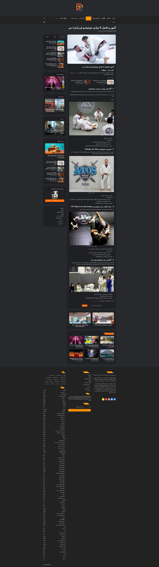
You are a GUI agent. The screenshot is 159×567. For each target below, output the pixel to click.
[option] (54, 83)
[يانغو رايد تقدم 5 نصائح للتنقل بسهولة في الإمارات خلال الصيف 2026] (76, 353)
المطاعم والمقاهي (95, 18)
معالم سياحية (62, 523)
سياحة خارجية (62, 544)
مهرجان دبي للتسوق (60, 432)
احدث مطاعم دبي (55, 377)
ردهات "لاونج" (61, 459)
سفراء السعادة (62, 542)
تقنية (64, 526)
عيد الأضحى (62, 417)
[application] (54, 196)
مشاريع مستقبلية (59, 217)
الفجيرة (64, 405)
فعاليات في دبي (63, 383)
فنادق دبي (57, 383)
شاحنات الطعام (61, 461)
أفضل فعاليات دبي (62, 377)
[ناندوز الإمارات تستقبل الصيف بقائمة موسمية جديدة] (60, 43)
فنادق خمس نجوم (61, 446)
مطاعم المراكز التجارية (60, 473)
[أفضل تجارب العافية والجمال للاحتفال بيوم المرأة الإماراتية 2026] (91, 340)
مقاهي (63, 494)
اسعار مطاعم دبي (62, 379)
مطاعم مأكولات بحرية (60, 484)
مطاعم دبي (52, 383)
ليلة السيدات (62, 463)
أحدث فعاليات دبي (51, 375)
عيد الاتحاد (62, 419)
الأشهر (55, 36)
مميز (64, 553)
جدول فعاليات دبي (55, 379)
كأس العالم (62, 428)
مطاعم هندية (62, 488)
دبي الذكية (63, 536)
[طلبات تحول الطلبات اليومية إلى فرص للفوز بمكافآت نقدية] (60, 65)
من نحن (61, 219)
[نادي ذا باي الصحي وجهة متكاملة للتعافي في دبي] (107, 340)
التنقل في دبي (61, 501)
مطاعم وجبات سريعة (60, 490)
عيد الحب (62, 423)
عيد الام (63, 421)
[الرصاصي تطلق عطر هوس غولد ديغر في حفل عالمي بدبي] (91, 353)
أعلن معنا (61, 223)
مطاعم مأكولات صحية (60, 486)
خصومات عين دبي (82, 18)
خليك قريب (59, 221)
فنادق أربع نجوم (61, 440)
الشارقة (64, 403)
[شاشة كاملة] (46, 200)
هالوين (63, 436)
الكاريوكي (62, 453)
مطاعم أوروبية (61, 469)
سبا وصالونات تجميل (60, 515)
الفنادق (102, 18)
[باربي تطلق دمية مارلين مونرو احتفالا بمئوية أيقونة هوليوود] (76, 340)
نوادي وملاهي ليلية (61, 498)
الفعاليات (108, 18)
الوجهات (88, 18)
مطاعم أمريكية (61, 467)
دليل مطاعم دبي (56, 381)
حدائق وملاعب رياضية (60, 513)
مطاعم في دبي (46, 383)
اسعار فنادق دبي (48, 377)
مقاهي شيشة (62, 496)
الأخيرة (62, 36)
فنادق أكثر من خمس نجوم (59, 442)
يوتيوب (63, 399)
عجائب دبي (63, 548)
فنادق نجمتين (62, 450)
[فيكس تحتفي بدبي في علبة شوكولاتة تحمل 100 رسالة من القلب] (110, 82)
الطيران (63, 507)
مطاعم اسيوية (61, 471)
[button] (54, 196)
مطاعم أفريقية (61, 465)
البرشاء (89, 249)
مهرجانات (62, 434)
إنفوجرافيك (63, 394)
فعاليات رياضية (61, 426)
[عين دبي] (80, 8)
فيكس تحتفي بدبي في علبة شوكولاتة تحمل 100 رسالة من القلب (51, 48)
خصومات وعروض (62, 532)
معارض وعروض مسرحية (59, 430)
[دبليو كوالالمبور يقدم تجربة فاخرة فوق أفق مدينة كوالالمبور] (60, 54)
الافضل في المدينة (60, 215)
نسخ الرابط (85, 305)
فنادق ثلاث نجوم (61, 444)
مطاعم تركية (62, 475)
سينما (63, 517)
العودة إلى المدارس (60, 413)
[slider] (56, 200)
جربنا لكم (63, 528)
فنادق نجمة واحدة (61, 448)
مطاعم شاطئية (61, 476)
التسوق (63, 511)
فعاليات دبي (46, 381)
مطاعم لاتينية (62, 482)
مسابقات (62, 398)
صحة (63, 559)
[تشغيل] (62, 200)
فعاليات (51, 381)
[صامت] (48, 200)
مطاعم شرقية (61, 478)
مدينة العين (62, 392)
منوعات (64, 555)
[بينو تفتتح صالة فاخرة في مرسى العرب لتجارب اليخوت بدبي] (107, 353)
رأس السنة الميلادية (60, 415)
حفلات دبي (49, 379)
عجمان (64, 550)
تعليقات (47, 36)
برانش (63, 455)
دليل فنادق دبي (63, 381)
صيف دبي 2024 (74, 18)
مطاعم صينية (62, 480)
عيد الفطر (62, 424)
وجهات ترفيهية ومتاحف (60, 525)
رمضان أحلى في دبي (61, 540)
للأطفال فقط (62, 519)
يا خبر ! (114, 22)
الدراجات (62, 503)
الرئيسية (113, 18)
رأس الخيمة (63, 538)
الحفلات (63, 411)
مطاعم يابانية (62, 492)
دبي (45, 379)
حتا (64, 530)
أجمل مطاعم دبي (58, 375)
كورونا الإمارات (62, 551)
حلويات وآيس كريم (61, 457)
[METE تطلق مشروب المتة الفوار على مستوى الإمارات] (87, 82)
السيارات (62, 505)
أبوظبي (64, 375)
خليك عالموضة (62, 534)
